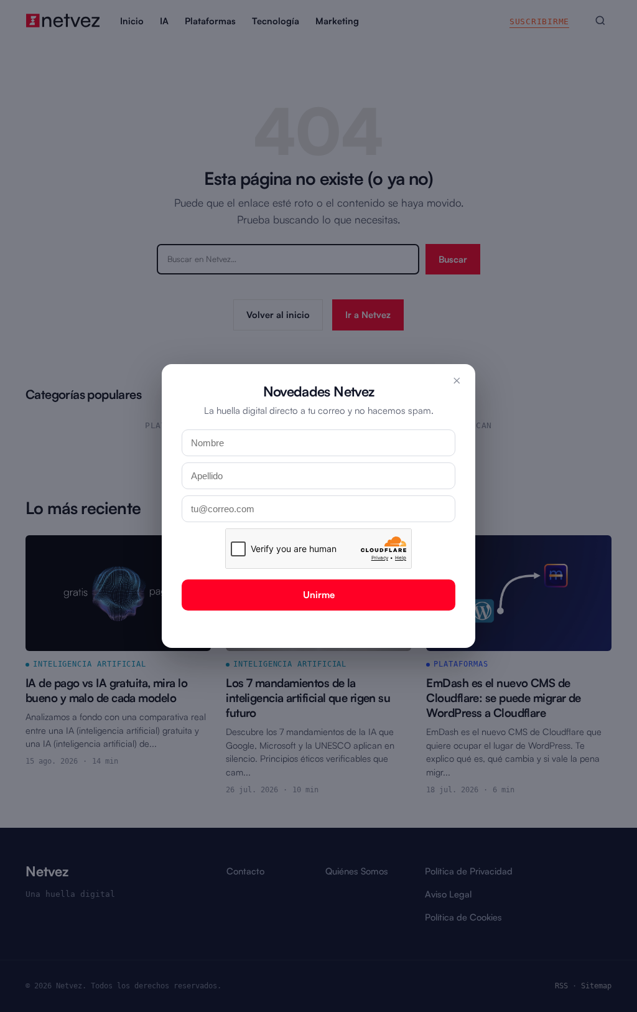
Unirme (319, 595)
